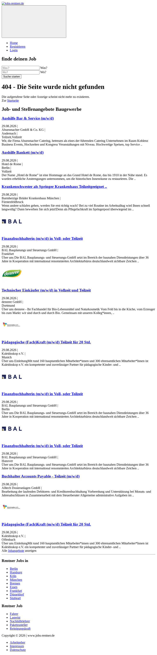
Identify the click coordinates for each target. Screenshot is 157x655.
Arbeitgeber (17, 642)
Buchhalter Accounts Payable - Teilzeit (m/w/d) (41, 476)
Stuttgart (15, 598)
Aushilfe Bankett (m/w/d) (23, 152)
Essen (13, 587)
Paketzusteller (19, 625)
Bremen (15, 583)
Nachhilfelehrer (20, 621)
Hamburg (16, 572)
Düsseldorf (17, 594)
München (16, 579)
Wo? (43, 72)
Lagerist (15, 617)
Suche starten (11, 76)
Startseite (13, 100)
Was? (43, 68)
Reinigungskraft (20, 628)
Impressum (17, 646)
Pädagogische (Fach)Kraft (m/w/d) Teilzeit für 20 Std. (46, 342)
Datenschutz (18, 650)
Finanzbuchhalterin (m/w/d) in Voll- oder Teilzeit (42, 238)
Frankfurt (16, 590)
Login (14, 50)
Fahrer (14, 614)
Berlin (14, 568)
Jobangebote (16, 550)
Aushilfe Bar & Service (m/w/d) (28, 118)
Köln (13, 576)
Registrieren (17, 46)
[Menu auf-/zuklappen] (34, 21)
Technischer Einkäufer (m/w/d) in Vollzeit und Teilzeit (46, 290)
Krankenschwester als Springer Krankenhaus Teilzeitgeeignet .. (54, 186)
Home (14, 43)
